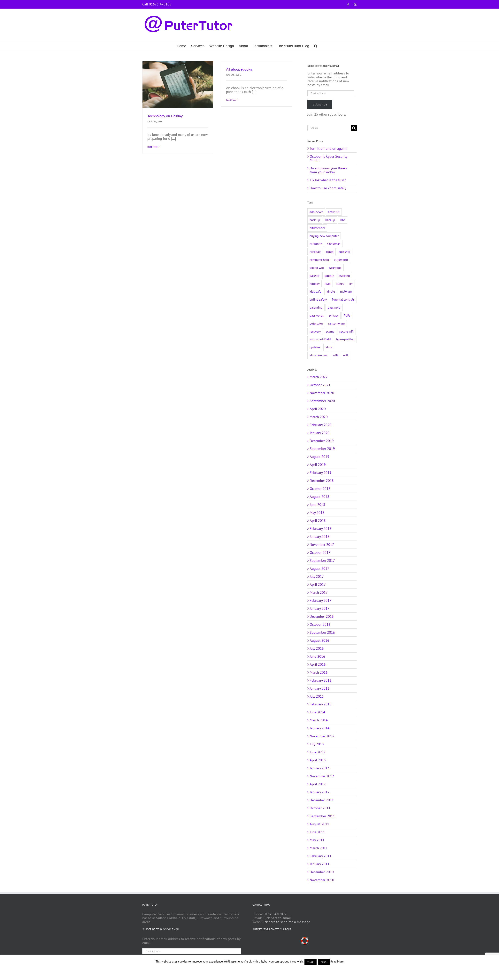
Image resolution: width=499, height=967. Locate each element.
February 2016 (320, 680)
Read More (152, 146)
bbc (342, 220)
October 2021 (320, 385)
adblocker (316, 212)
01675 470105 (275, 914)
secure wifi (346, 331)
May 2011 (317, 840)
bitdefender (317, 228)
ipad (328, 284)
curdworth (341, 260)
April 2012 (318, 784)
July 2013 (317, 744)
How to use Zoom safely (328, 188)
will (345, 355)
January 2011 (319, 864)
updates (315, 347)
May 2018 (317, 512)
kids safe (315, 291)
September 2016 (322, 632)
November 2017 (322, 544)
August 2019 (319, 456)
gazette (314, 276)
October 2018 (320, 488)
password (334, 307)
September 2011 (322, 816)
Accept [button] (310, 961)
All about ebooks (239, 69)
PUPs (347, 315)
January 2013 (319, 768)
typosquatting (345, 339)
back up (315, 220)
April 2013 (318, 760)
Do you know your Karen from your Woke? (328, 170)
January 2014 (319, 728)
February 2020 (320, 425)
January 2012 (319, 792)
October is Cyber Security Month (328, 158)
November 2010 (322, 880)
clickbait (315, 252)
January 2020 (319, 433)
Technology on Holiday (165, 116)
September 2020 (322, 401)
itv (351, 284)
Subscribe (319, 104)
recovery (315, 331)
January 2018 (319, 536)
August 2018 (319, 496)
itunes (340, 284)
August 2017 (319, 568)
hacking (344, 276)
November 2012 (322, 776)
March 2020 (319, 417)
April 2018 (318, 520)
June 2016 (317, 656)
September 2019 (322, 448)
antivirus (334, 212)
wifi (335, 355)
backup (330, 220)
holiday (314, 284)
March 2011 (319, 848)
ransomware (336, 323)
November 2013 (322, 736)
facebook (335, 268)
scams (330, 331)
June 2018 (317, 504)
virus (329, 347)
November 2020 (322, 393)
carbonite (316, 244)
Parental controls (343, 299)
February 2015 (320, 704)
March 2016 (319, 672)
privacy (333, 315)
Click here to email (277, 918)
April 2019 (318, 464)
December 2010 (322, 872)
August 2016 (319, 640)
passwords (317, 315)
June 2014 (317, 712)
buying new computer (324, 236)
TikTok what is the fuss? (328, 180)
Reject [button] (324, 961)
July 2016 (317, 648)
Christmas (333, 244)
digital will (317, 268)
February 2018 (320, 528)
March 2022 (319, 377)
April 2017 (318, 584)
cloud (330, 252)
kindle (330, 291)
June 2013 (317, 752)
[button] (315, 45)
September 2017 (322, 560)
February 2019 (320, 472)
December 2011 (322, 800)
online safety (318, 299)
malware (346, 291)
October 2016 (320, 624)
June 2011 (317, 832)
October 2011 (320, 808)
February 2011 (320, 856)
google (329, 276)
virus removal (319, 355)
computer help (319, 260)
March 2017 (319, 592)
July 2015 (317, 696)
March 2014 (319, 720)
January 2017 (319, 608)
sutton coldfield (320, 339)
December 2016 (322, 616)
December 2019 (322, 441)
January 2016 (319, 688)
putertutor (316, 323)
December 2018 (322, 480)
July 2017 (317, 576)
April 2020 (318, 409)
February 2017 (320, 600)
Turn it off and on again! (328, 148)
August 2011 (319, 824)
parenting (316, 307)
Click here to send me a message (285, 922)
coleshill (344, 252)
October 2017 (320, 552)
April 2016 (318, 664)
